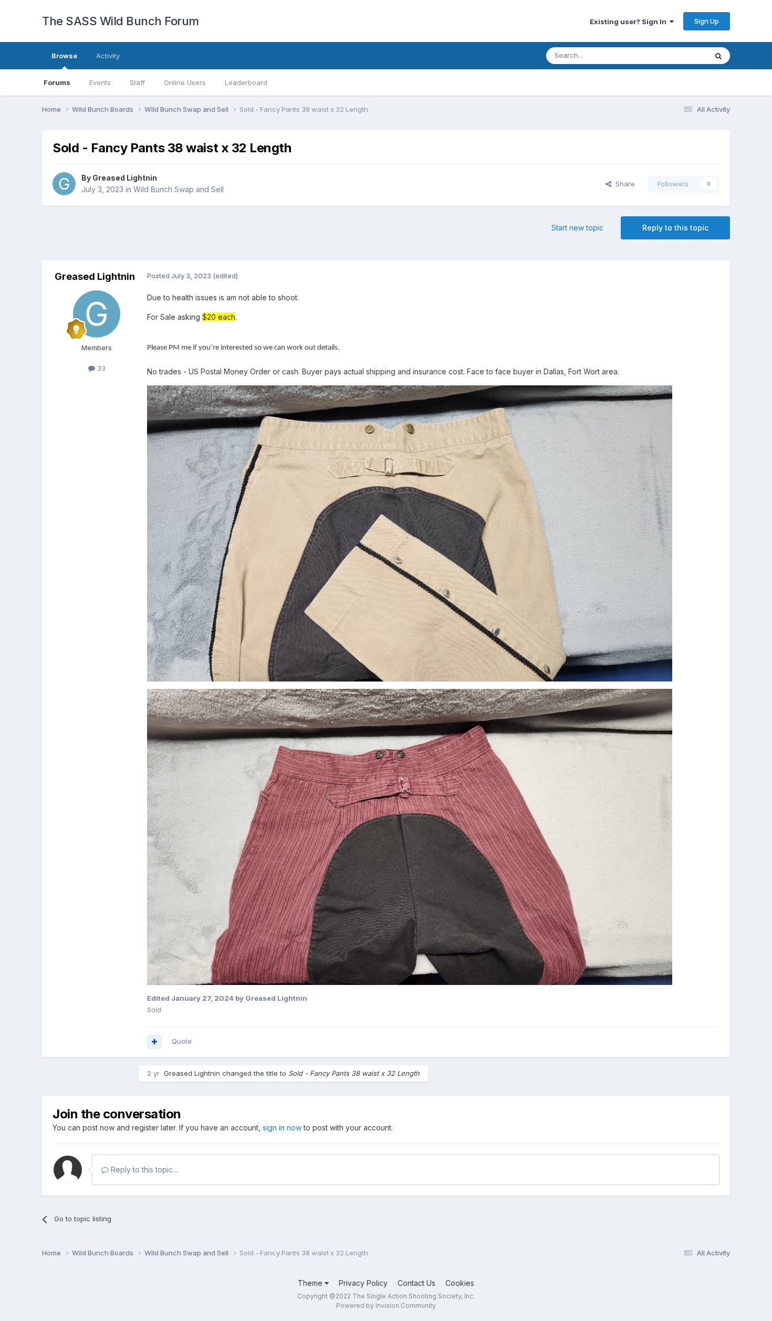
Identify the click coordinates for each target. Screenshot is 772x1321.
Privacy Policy (363, 1282)
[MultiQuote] (154, 1041)
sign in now (282, 1127)
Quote (182, 1041)
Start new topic (577, 227)
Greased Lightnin (124, 177)
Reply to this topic (675, 227)
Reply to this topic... (143, 1169)
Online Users (185, 82)
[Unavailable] (409, 532)
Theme (311, 1282)
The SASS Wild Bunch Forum (120, 21)
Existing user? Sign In (630, 21)
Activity (108, 55)
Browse (64, 55)
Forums (57, 82)
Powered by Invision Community (386, 1305)
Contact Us (416, 1282)
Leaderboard (246, 82)
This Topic (676, 55)
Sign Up (706, 21)
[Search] (718, 55)
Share (623, 184)
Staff (137, 82)
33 (100, 368)
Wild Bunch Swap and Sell (178, 189)
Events (100, 82)
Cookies (459, 1282)
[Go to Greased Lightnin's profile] (64, 183)
